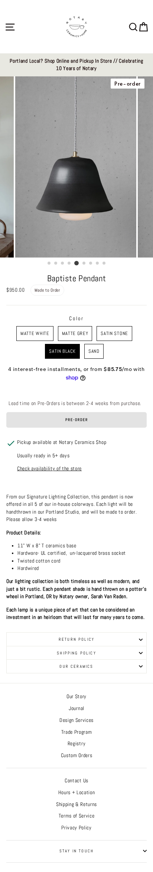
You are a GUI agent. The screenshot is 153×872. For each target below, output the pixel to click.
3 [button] (63, 263)
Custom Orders (76, 755)
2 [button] (56, 263)
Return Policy (76, 639)
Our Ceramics (76, 666)
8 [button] (98, 263)
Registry (76, 743)
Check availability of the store (49, 468)
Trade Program (76, 732)
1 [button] (49, 263)
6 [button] (84, 263)
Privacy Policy (76, 828)
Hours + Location (76, 792)
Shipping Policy (76, 653)
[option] (76, 65)
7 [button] (91, 263)
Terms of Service (77, 816)
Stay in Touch (76, 850)
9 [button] (104, 263)
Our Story (76, 696)
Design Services (76, 720)
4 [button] (69, 263)
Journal (76, 708)
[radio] (34, 333)
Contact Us (76, 780)
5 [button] (76, 263)
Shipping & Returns (76, 804)
